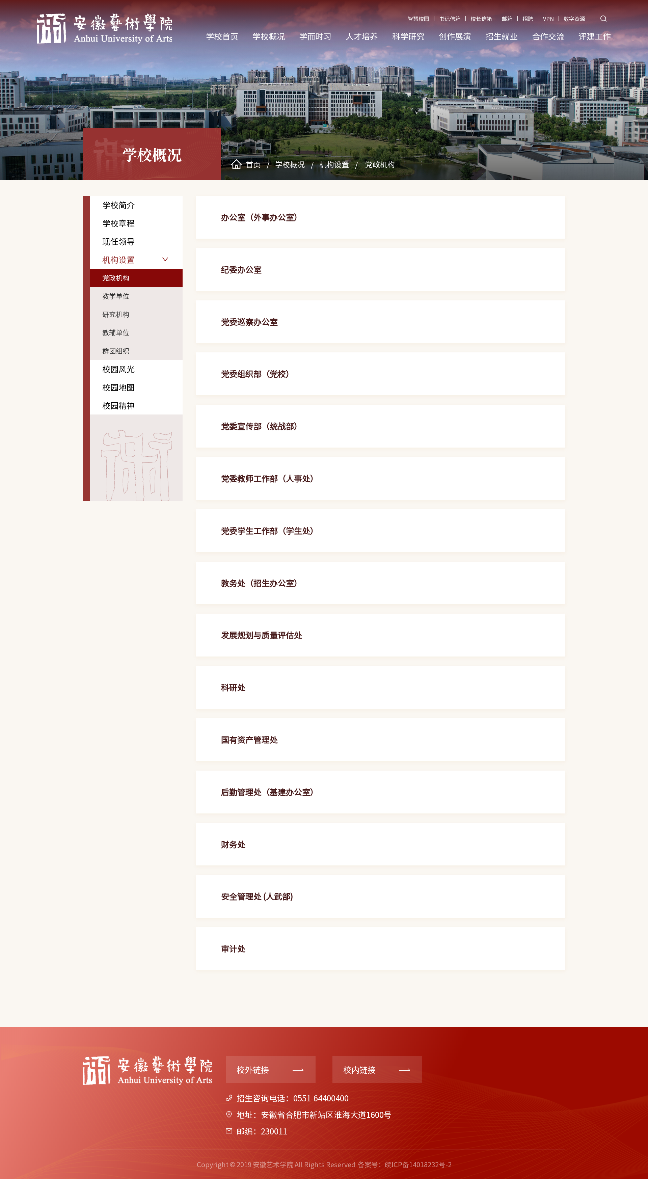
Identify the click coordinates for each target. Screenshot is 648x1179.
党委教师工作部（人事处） (269, 478)
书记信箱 (450, 18)
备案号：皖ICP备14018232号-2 (405, 1164)
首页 (253, 164)
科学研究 (408, 36)
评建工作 (594, 36)
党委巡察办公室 (249, 321)
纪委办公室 (241, 269)
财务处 (233, 844)
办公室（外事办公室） (261, 217)
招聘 (527, 18)
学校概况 (268, 36)
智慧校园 (418, 18)
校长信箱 (481, 18)
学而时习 (315, 36)
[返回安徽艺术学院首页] (104, 15)
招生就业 (501, 36)
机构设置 (334, 164)
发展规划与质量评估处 (261, 635)
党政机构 (379, 164)
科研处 (233, 687)
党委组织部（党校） (257, 373)
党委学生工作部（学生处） (269, 530)
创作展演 (455, 36)
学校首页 (222, 36)
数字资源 (574, 18)
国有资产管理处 (249, 739)
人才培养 (362, 36)
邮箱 (507, 18)
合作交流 (548, 36)
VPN (548, 18)
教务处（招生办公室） (261, 583)
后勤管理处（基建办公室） (269, 792)
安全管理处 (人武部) (257, 896)
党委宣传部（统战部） (261, 426)
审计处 (233, 948)
